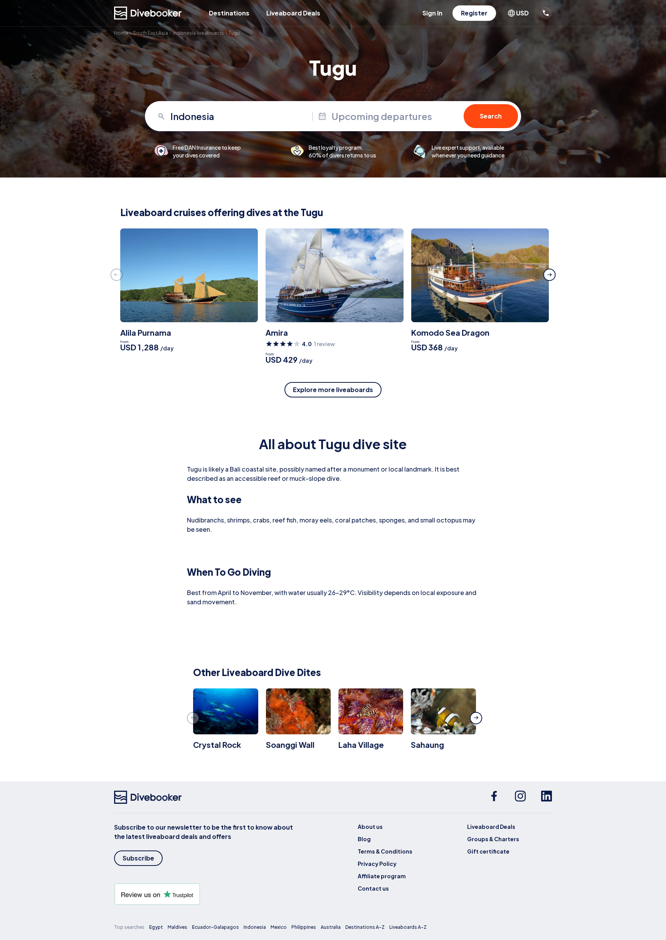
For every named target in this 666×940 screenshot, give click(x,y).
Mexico (279, 927)
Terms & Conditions (385, 851)
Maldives (177, 927)
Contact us (373, 888)
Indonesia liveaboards (198, 33)
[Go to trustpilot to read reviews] (205, 894)
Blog (364, 838)
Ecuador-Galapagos (215, 927)
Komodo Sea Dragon (450, 332)
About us (370, 826)
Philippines (303, 927)
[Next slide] (549, 275)
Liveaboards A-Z (408, 927)
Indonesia (255, 927)
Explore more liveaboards (333, 389)
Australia (331, 927)
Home (121, 33)
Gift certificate (488, 851)
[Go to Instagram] (520, 797)
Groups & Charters (493, 838)
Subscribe (138, 858)
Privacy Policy (377, 863)
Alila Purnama (145, 332)
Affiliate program (382, 875)
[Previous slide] (116, 275)
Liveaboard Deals (293, 13)
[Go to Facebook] (494, 797)
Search (491, 116)
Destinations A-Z (365, 927)
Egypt (156, 927)
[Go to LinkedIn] (546, 797)
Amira (277, 332)
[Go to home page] (148, 13)
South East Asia (150, 33)
